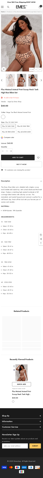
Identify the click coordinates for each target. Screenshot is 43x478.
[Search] (8, 7)
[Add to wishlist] (38, 157)
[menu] (2, 7)
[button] (36, 69)
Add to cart (17, 157)
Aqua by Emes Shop (14, 101)
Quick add (21, 384)
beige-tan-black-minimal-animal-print (13, 401)
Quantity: (4, 147)
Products (9, 12)
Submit (35, 446)
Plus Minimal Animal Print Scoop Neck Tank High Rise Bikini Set (21, 393)
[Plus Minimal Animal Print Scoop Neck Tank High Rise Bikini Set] (21, 372)
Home (3, 12)
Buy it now (22, 164)
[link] (11, 345)
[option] (21, 42)
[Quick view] (14, 370)
